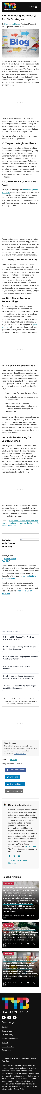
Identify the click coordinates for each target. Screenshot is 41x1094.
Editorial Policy (8, 1046)
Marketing (13, 759)
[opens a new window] (2, 551)
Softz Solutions (30, 846)
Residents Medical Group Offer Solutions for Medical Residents (19, 648)
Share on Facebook (17, 770)
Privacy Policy (7, 1035)
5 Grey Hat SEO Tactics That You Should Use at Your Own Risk (19, 638)
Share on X (13, 777)
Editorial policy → (20, 753)
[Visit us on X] (9, 1017)
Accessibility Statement (11, 1039)
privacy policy (7, 1089)
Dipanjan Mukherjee (12, 24)
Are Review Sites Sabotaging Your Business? (17, 667)
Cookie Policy (19, 1089)
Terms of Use (7, 1031)
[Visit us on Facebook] (4, 1017)
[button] (31, 7)
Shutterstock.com (14, 526)
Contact (5, 1027)
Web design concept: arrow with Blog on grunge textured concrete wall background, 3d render (20, 523)
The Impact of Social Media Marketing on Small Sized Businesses (19, 687)
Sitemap (5, 1042)
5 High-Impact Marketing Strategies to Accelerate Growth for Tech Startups (18, 677)
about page (27, 704)
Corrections (6, 1050)
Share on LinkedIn (16, 784)
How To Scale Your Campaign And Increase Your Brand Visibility (20, 658)
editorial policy (15, 704)
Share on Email (15, 791)
